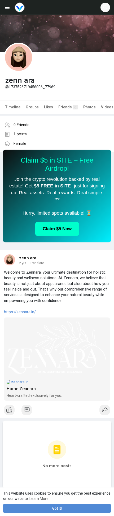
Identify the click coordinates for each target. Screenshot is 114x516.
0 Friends (21, 124)
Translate (37, 263)
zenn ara (28, 258)
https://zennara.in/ (20, 312)
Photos (89, 107)
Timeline (12, 107)
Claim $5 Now (57, 228)
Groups (32, 107)
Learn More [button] (39, 498)
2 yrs (22, 263)
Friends (67, 107)
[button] (105, 7)
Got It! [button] (57, 508)
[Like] (57, 411)
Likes (48, 107)
